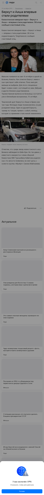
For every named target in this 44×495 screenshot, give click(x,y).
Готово (22, 491)
